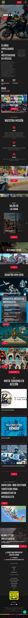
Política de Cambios (14, 585)
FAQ (14, 588)
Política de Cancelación (14, 583)
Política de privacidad (8, 611)
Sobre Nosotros (14, 567)
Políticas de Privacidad (14, 581)
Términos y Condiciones (14, 578)
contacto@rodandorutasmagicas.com (15, 559)
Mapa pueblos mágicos (14, 572)
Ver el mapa (4, 503)
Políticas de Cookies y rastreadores (14, 580)
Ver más (14, 267)
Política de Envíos (14, 586)
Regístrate (19, 2)
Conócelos (14, 237)
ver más (5, 343)
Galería (14, 569)
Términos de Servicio (20, 611)
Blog (14, 570)
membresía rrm (14, 108)
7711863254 (15, 558)
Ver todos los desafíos (14, 372)
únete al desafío (6, 324)
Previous (1, 17)
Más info (14, 180)
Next (26, 17)
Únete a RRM (5, 24)
